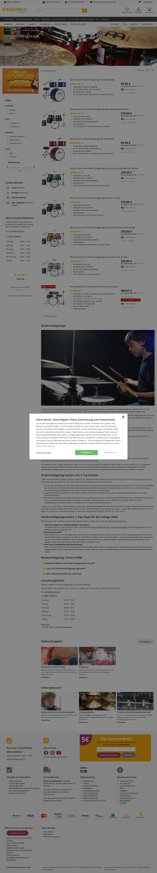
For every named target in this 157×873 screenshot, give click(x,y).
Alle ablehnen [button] (110, 452)
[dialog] (78, 436)
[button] (43, 452)
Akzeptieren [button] (86, 452)
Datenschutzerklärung (45, 446)
